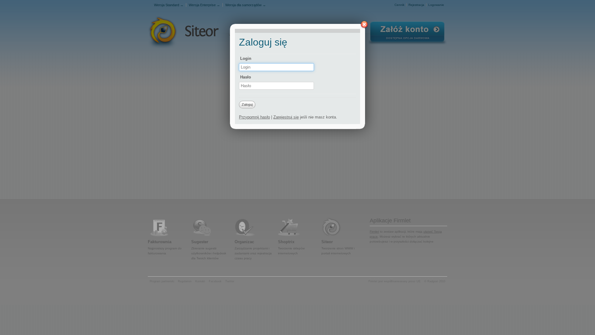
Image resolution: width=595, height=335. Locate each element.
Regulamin (185, 281)
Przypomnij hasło (254, 117)
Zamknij (364, 25)
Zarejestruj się (286, 117)
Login (245, 58)
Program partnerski (162, 281)
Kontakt (200, 281)
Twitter (229, 281)
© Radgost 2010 (434, 281)
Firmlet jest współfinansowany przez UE (394, 281)
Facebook (215, 281)
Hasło (245, 77)
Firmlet (374, 231)
